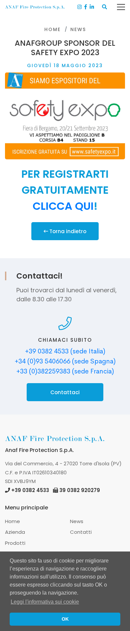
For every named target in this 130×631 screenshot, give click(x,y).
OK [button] (65, 619)
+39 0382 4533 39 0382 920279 (55, 490)
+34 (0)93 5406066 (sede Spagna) (65, 361)
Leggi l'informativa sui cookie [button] (45, 602)
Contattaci (65, 392)
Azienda (15, 531)
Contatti (81, 531)
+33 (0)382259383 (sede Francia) (65, 371)
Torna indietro (67, 231)
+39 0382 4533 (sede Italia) (65, 351)
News (78, 29)
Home (52, 29)
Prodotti (15, 542)
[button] (104, 7)
